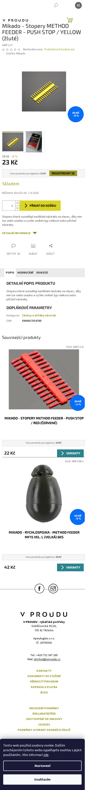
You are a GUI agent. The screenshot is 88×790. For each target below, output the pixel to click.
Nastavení (42, 765)
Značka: (15, 53)
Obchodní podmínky (44, 708)
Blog (44, 693)
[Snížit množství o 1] (17, 208)
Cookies (44, 725)
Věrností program (44, 682)
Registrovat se (63, 173)
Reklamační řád (44, 714)
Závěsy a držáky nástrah (39, 315)
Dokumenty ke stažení (44, 676)
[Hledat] (56, 5)
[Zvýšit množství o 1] (17, 203)
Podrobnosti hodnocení (59, 50)
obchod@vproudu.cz (47, 659)
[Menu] (78, 5)
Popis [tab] (10, 273)
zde (45, 755)
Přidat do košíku (43, 205)
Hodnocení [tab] (25, 273)
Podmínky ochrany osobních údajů (44, 730)
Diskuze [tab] (42, 273)
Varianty (73, 453)
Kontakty (44, 671)
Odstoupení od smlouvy (44, 719)
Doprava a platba (44, 687)
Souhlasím (42, 779)
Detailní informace (16, 233)
